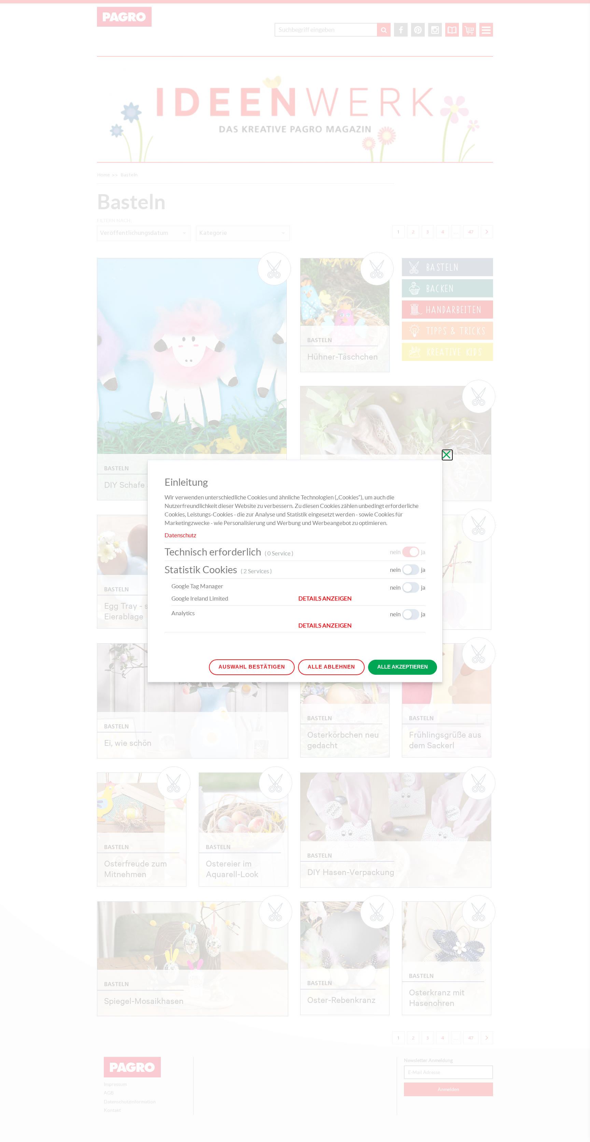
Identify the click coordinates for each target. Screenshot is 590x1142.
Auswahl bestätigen (252, 667)
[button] (361, 598)
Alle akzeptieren (402, 667)
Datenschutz (180, 535)
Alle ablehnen (331, 667)
